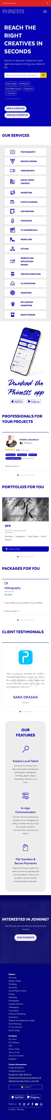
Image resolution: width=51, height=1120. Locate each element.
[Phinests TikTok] (28, 1104)
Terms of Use (14, 1052)
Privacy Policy (14, 1049)
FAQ (10, 1046)
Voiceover (13, 978)
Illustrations (13, 1017)
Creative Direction (16, 1004)
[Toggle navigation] (45, 11)
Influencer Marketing (17, 1014)
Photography (24, 84)
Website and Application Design (22, 1020)
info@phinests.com (17, 1071)
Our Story (13, 1039)
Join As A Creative (16, 1056)
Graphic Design (11, 84)
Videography (28, 89)
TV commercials (15, 1027)
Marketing (13, 997)
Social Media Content (13, 89)
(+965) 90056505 (16, 1068)
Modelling (13, 984)
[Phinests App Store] (17, 401)
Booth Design (14, 1030)
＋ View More (10, 93)
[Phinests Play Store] (34, 401)
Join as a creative (17, 115)
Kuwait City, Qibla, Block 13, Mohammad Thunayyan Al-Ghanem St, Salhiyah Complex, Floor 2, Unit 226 (25, 1077)
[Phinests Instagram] (24, 1104)
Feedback (12, 1059)
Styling (11, 994)
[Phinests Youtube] (36, 1104)
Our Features (14, 1042)
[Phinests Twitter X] (20, 1104)
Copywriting (13, 1011)
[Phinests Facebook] (32, 1104)
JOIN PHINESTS (25, 937)
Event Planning (15, 1024)
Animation (13, 987)
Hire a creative (15, 108)
